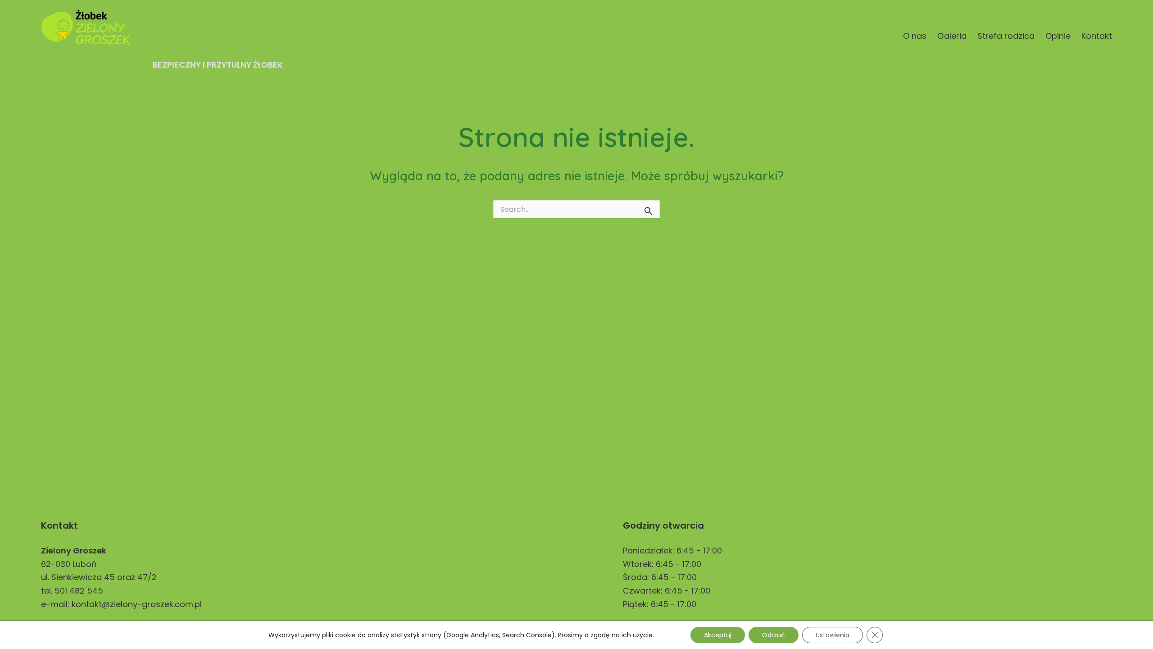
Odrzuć (773, 635)
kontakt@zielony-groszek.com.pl (137, 604)
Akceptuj (717, 635)
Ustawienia (832, 635)
